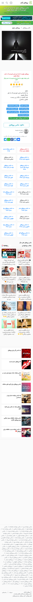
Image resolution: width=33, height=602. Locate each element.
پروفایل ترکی (9, 560)
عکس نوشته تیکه (23, 115)
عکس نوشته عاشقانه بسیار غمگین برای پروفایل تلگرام (12, 419)
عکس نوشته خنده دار (25, 540)
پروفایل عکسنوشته (13, 106)
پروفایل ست (18, 560)
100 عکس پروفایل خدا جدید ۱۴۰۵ (8, 193)
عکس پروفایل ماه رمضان (20, 577)
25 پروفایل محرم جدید (15, 362)
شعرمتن (21, 132)
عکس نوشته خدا (6, 529)
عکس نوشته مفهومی (20, 544)
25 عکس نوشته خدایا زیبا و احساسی (14, 397)
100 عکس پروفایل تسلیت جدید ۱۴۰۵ (24, 218)
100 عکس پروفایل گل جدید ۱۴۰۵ (24, 234)
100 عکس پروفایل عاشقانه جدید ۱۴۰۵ (24, 150)
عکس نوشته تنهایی (22, 535)
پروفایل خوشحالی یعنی (15, 564)
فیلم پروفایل (7, 581)
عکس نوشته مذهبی (26, 568)
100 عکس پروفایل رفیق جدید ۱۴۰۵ (18, 118)
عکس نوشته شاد (19, 538)
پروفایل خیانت (28, 562)
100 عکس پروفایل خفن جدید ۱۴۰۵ (8, 177)
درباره (10, 592)
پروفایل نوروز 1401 (26, 584)
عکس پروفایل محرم (26, 581)
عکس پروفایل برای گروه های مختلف (11, 384)
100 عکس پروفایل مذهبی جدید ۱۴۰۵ (24, 201)
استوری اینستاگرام (13, 568)
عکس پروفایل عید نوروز (21, 575)
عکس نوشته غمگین (18, 529)
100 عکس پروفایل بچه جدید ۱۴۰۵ (8, 226)
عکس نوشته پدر (10, 535)
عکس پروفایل (26, 28)
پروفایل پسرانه (27, 564)
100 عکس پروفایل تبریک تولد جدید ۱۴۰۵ (24, 167)
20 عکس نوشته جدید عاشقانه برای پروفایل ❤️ (12, 430)
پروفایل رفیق (16, 28)
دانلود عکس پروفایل (16, 125)
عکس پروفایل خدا (9, 551)
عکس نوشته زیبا (27, 527)
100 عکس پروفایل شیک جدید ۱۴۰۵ (8, 185)
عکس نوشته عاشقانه (15, 527)
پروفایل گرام (24, 3)
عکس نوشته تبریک (11, 540)
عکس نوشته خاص (12, 109)
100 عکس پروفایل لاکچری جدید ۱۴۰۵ (24, 226)
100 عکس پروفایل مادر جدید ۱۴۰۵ (24, 209)
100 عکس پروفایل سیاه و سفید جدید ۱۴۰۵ (24, 193)
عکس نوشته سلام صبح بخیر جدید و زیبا (11, 374)
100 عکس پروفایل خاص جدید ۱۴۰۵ (24, 185)
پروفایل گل (16, 581)
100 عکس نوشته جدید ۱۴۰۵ (8, 150)
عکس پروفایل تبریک (15, 557)
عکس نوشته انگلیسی (7, 538)
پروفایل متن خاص (13, 112)
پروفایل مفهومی (17, 562)
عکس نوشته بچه (18, 542)
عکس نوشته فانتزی (26, 546)
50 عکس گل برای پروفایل (14, 350)
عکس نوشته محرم (23, 579)
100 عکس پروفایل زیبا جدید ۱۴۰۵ (8, 209)
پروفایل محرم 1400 (13, 584)
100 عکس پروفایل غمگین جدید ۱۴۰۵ (8, 158)
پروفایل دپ (8, 562)
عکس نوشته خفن (8, 544)
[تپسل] (2, 17)
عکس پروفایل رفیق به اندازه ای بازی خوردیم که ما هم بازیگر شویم (16, 8)
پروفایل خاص (24, 112)
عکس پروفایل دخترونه (25, 555)
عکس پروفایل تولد (21, 551)
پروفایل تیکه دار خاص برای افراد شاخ (12, 408)
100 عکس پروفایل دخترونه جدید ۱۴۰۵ (24, 158)
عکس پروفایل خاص (12, 555)
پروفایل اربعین (18, 566)
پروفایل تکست (24, 109)
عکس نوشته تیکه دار (26, 531)
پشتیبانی (4, 592)
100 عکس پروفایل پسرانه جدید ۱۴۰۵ (24, 177)
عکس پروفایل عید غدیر (9, 579)
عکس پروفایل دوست (11, 553)
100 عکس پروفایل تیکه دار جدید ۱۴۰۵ (9, 166)
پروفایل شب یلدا (13, 570)
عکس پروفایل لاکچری (13, 546)
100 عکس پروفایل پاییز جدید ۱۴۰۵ (8, 201)
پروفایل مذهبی (8, 566)
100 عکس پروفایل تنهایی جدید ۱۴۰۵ (8, 234)
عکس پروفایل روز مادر (20, 573)
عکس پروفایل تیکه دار (25, 553)
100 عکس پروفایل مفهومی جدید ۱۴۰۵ (9, 218)
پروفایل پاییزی (24, 570)
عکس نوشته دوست (12, 531)
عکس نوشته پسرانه (17, 549)
